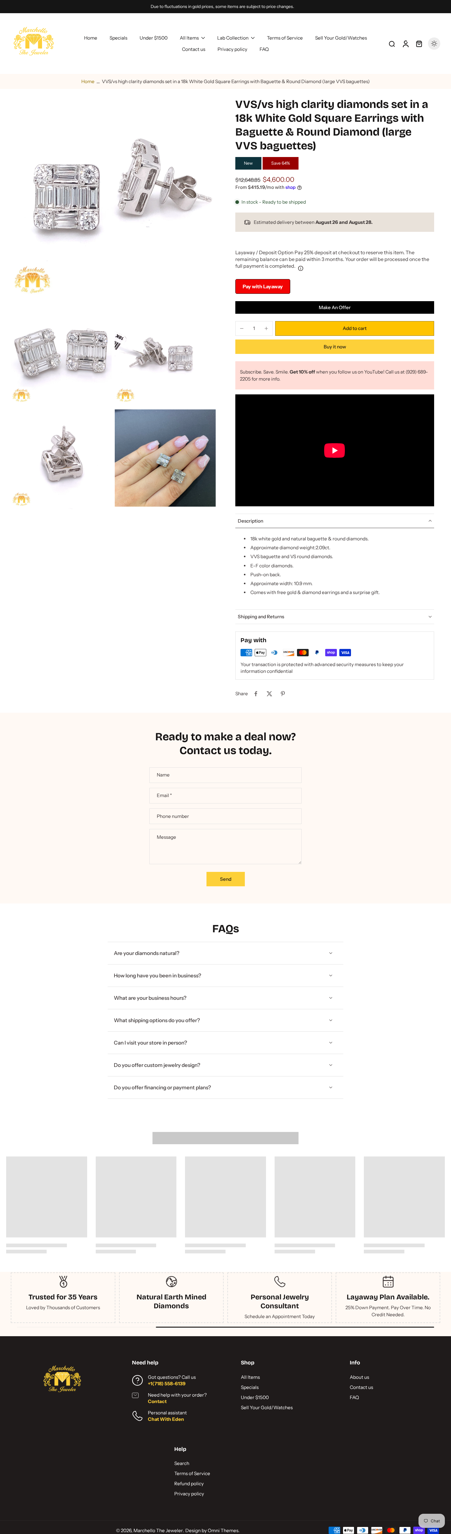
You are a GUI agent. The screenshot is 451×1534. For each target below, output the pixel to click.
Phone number (173, 816)
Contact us (361, 1387)
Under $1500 (255, 1397)
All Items (250, 1377)
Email (164, 796)
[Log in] (405, 44)
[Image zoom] (113, 200)
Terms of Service (192, 1473)
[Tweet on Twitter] (269, 693)
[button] (354, 328)
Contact (157, 1401)
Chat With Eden (166, 1419)
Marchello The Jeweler (158, 1530)
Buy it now (335, 347)
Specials (250, 1387)
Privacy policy (189, 1494)
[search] (392, 43)
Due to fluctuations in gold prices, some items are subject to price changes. (222, 6)
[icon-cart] (419, 43)
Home (87, 81)
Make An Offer (335, 307)
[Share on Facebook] (256, 693)
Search (181, 1463)
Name (163, 775)
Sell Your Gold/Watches (267, 1407)
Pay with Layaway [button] (263, 286)
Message (166, 837)
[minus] (242, 328)
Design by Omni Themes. (212, 1530)
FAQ (354, 1397)
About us (359, 1377)
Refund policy (189, 1483)
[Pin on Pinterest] (283, 693)
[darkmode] (434, 43)
